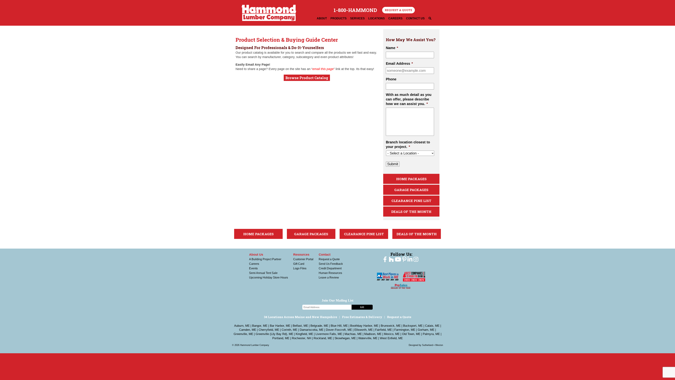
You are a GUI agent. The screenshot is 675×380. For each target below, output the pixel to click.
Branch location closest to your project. (408, 144)
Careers (254, 263)
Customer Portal (303, 259)
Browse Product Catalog (306, 77)
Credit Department (330, 268)
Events (253, 268)
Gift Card (298, 263)
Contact (324, 254)
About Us (256, 254)
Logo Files (299, 268)
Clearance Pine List (411, 200)
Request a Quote (398, 10)
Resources (301, 254)
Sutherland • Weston (432, 345)
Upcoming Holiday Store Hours (268, 277)
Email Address (399, 63)
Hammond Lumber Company (269, 13)
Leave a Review (329, 277)
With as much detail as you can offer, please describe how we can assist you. (408, 99)
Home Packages (411, 179)
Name (392, 48)
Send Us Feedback (331, 263)
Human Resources (330, 272)
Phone (391, 79)
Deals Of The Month (411, 211)
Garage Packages (411, 190)
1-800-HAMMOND (355, 10)
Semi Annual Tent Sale (263, 272)
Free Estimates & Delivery (362, 317)
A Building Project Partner (265, 259)
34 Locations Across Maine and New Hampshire (300, 317)
